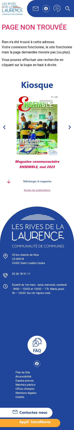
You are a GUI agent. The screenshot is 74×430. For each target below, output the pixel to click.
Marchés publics (25, 384)
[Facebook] (46, 8)
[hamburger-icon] (57, 8)
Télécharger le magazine (37, 181)
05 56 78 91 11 (21, 273)
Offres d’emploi (24, 388)
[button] (67, 8)
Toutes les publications (37, 190)
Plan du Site (22, 372)
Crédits (19, 397)
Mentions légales (25, 393)
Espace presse (24, 380)
